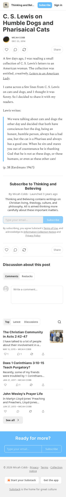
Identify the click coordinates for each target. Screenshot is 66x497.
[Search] (59, 322)
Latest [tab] (17, 322)
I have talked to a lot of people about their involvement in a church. (22, 343)
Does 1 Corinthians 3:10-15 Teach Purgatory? (23, 365)
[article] (33, 343)
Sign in (58, 5)
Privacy (34, 467)
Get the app (51, 480)
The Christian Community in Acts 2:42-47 (23, 334)
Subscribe (45, 5)
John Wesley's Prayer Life (23, 394)
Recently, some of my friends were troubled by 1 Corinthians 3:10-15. (22, 374)
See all (10, 420)
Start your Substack (23, 480)
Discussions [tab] (31, 322)
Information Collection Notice (40, 231)
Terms (44, 467)
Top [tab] (7, 322)
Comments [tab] (11, 276)
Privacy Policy (32, 235)
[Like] (6, 49)
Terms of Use (51, 228)
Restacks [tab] (27, 276)
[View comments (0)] (15, 49)
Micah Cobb (18, 37)
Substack (14, 489)
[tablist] (19, 276)
